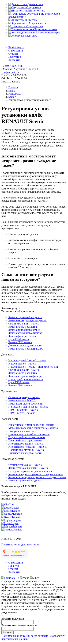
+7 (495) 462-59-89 (12, 65)
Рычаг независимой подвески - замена (31, 424)
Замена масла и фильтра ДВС (25, 348)
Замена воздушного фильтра (25, 332)
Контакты (14, 59)
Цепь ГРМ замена (18, 339)
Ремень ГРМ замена (20, 342)
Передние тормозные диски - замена (30, 471)
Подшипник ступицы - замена (26, 449)
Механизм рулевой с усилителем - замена (33, 427)
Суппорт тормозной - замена (25, 464)
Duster (15, 507)
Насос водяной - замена (22, 363)
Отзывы (13, 53)
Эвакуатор (14, 56)
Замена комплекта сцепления (25, 403)
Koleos (16, 517)
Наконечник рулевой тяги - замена (29, 434)
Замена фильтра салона (22, 336)
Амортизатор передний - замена (27, 446)
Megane (17, 526)
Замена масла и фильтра (22, 326)
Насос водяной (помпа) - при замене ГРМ (33, 366)
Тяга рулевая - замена (21, 431)
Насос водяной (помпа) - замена (27, 360)
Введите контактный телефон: (19, 625)
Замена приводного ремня (24, 329)
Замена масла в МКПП (22, 400)
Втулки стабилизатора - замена (26, 437)
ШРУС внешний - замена (23, 409)
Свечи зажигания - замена (23, 323)
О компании (15, 50)
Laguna (17, 520)
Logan (14, 523)
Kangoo (17, 513)
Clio (11, 504)
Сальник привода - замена (24, 397)
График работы (10, 72)
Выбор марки (16, 47)
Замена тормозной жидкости (25, 317)
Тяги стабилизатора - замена (25, 440)
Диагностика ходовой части (25, 345)
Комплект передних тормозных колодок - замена (37, 477)
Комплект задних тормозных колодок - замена (35, 474)
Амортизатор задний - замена (25, 443)
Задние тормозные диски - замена (28, 467)
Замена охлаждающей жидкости (27, 320)
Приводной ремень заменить (25, 379)
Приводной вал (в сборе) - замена (28, 406)
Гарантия (13, 565)
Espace (16, 510)
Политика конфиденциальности (20, 544)
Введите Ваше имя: (12, 618)
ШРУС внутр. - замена (21, 412)
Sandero (17, 529)
